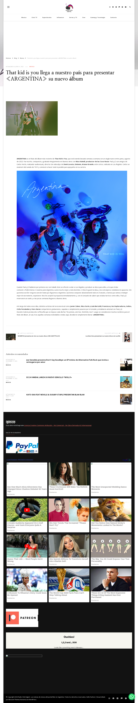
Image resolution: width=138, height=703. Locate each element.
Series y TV (73, 17)
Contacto (113, 17)
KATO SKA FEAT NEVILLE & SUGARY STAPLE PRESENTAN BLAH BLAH (55, 394)
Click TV (34, 17)
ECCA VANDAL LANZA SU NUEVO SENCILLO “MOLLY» (49, 377)
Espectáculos (47, 17)
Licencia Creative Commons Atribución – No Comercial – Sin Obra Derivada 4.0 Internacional (57, 425)
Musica (23, 17)
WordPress (32, 700)
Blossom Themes (14, 700)
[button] (132, 697)
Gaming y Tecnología (97, 17)
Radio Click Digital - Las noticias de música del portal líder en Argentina (41, 697)
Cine (83, 17)
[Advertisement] (69, 38)
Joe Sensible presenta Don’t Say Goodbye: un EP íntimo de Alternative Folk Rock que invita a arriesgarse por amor (67, 361)
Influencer (60, 17)
